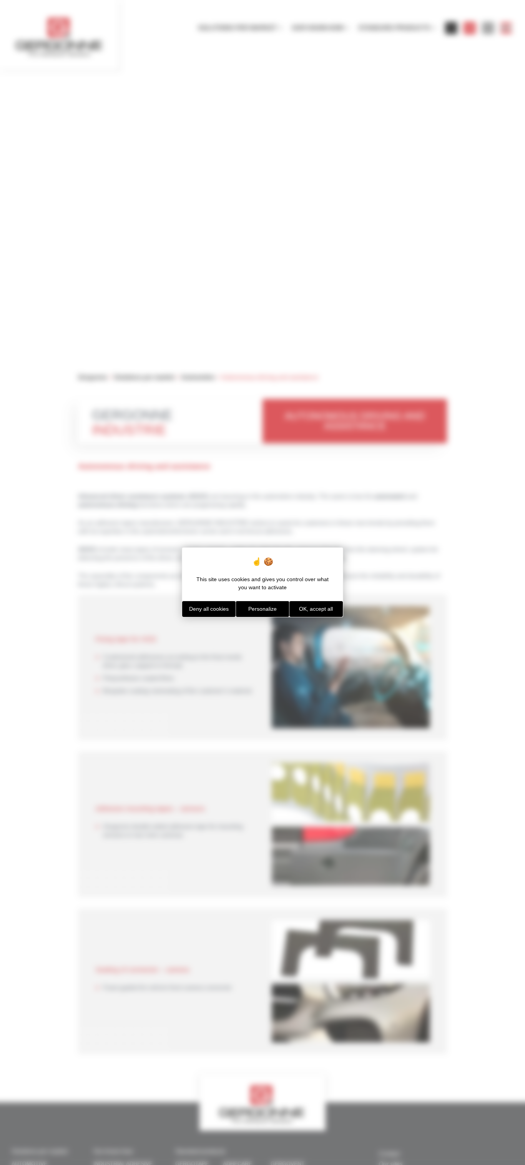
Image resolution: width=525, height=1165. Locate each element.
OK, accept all (316, 609)
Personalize (262, 609)
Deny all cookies (209, 609)
